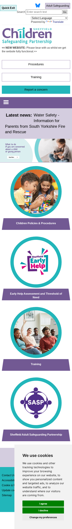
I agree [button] (43, 503)
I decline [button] (43, 510)
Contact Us (8, 475)
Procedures (36, 64)
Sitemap (7, 495)
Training (36, 77)
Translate (58, 21)
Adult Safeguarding (57, 5)
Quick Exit (8, 7)
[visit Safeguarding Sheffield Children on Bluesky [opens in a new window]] (37, 5)
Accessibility (9, 480)
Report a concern (36, 89)
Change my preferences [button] (43, 517)
